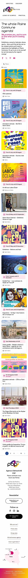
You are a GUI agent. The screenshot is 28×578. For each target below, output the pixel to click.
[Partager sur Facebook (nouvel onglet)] (2, 58)
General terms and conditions (18, 573)
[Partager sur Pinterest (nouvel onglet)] (10, 58)
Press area (14, 529)
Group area (14, 533)
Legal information (18, 571)
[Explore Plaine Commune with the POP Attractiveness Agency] (6, 9)
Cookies (14, 574)
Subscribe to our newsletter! (14, 501)
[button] (18, 4)
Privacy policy (7, 573)
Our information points (14, 516)
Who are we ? (14, 524)
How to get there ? (14, 542)
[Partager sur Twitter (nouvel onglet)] (6, 58)
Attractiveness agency (14, 537)
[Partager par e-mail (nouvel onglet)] (14, 58)
